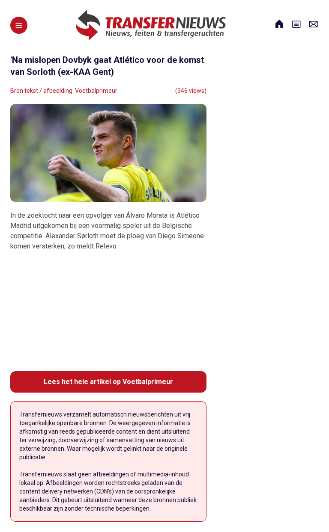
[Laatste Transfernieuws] (151, 25)
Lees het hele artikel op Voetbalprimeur (108, 382)
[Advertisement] (108, 311)
